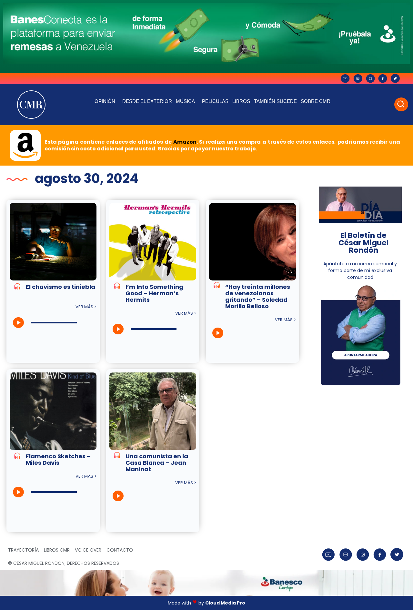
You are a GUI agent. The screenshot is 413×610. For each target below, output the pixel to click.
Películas (215, 101)
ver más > (86, 307)
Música (185, 101)
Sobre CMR (315, 101)
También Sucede (275, 101)
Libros (241, 101)
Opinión (105, 101)
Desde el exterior (147, 101)
